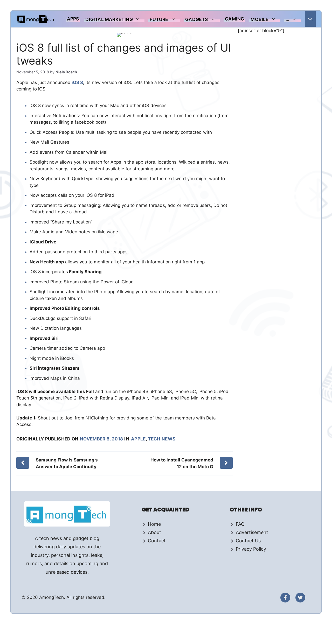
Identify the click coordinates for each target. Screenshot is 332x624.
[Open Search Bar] (310, 19)
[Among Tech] (36, 19)
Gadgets (196, 19)
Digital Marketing (109, 19)
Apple (138, 438)
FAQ (240, 524)
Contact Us (248, 540)
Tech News (161, 438)
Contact (157, 540)
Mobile (259, 19)
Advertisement (252, 532)
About (154, 532)
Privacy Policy (251, 549)
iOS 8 (77, 82)
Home (154, 524)
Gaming (234, 19)
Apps (73, 19)
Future (159, 19)
